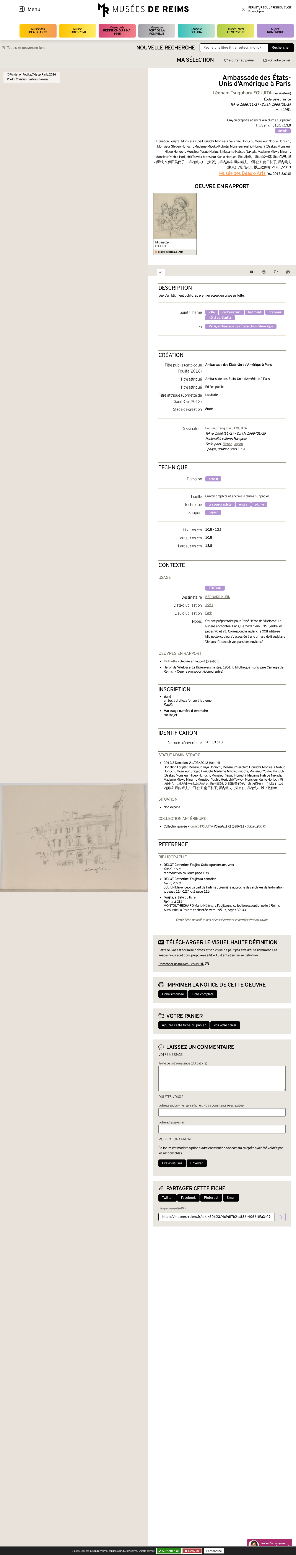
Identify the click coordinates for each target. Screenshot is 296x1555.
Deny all (193, 1551)
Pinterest (211, 1198)
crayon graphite (220, 504)
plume (259, 504)
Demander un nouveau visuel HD (181, 964)
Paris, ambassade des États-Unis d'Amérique (241, 326)
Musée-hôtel (235, 30)
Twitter (167, 1198)
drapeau (275, 312)
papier (213, 512)
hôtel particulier (220, 318)
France (227, 444)
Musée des (38, 30)
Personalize (214, 1551)
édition (215, 588)
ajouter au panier (242, 60)
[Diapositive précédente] (156, 223)
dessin (282, 131)
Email (231, 1198)
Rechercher (281, 48)
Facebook (188, 1198)
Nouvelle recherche (165, 48)
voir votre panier (279, 60)
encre (243, 504)
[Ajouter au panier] (194, 195)
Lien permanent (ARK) (171, 1208)
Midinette (162, 242)
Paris (208, 613)
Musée (78, 30)
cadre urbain (231, 312)
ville (212, 312)
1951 (242, 449)
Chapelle (196, 30)
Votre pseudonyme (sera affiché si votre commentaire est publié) (201, 1105)
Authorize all (170, 1551)
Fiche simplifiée (173, 994)
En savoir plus (256, 11)
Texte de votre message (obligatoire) (182, 1063)
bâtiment (254, 312)
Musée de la (117, 31)
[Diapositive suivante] (287, 223)
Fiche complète (202, 994)
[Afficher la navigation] (22, 10)
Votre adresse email (171, 1122)
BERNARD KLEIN (217, 597)
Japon (238, 444)
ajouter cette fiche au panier (184, 1025)
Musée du (157, 31)
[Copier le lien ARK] (280, 1217)
